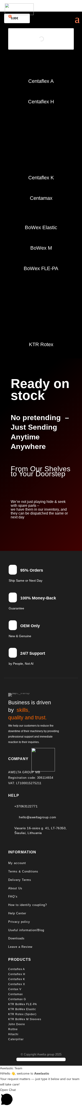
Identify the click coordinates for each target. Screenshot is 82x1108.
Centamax (41, 198)
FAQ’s (13, 896)
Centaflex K (41, 177)
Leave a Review (20, 946)
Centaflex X (16, 984)
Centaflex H (41, 101)
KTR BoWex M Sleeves (24, 1019)
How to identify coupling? (27, 905)
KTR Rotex (41, 344)
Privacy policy (19, 921)
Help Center (17, 913)
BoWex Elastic (41, 227)
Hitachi (13, 1034)
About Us (15, 888)
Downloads (16, 938)
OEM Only (30, 626)
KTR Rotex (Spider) (22, 1014)
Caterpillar (16, 1039)
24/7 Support (32, 653)
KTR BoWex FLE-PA (22, 1004)
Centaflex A (41, 81)
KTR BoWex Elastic (22, 1009)
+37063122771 (26, 806)
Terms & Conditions (23, 871)
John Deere (16, 1024)
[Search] (47, 39)
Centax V (14, 989)
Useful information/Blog (26, 930)
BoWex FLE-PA (41, 268)
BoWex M (41, 248)
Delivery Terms (19, 880)
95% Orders (31, 570)
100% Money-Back (38, 598)
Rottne (13, 1029)
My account (17, 863)
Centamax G (17, 999)
